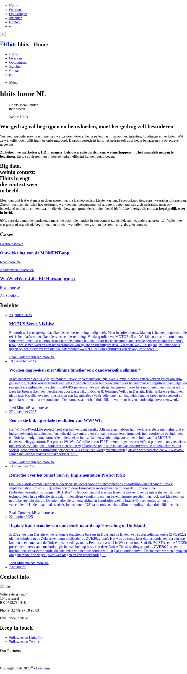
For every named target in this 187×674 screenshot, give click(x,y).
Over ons (15, 10)
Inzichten (15, 18)
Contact (14, 22)
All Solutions (9, 295)
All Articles (17, 567)
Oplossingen (18, 14)
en (11, 26)
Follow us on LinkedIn (25, 637)
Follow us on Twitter (24, 642)
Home (13, 6)
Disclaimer (44, 668)
